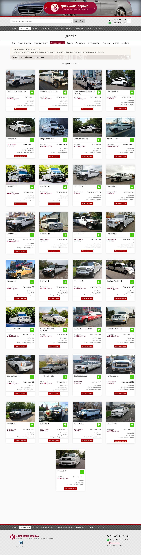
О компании (78, 29)
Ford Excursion (112, 376)
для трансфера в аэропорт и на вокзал (93, 52)
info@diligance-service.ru (113, 543)
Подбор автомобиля (28, 57)
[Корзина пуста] (129, 21)
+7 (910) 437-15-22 (118, 23)
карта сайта (19, 546)
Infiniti (38, 49)
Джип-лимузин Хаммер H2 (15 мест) (84, 92)
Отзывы (89, 29)
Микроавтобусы (93, 43)
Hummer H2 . (12, 233)
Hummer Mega (113, 91)
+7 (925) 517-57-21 (118, 20)
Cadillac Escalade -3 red (83, 328)
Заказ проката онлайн (63, 29)
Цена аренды (10, 97)
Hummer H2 (11, 139)
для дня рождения (50, 52)
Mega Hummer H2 (47, 139)
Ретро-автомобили (41, 43)
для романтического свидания (65, 52)
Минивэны (106, 43)
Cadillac (28, 49)
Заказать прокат (20, 109)
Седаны (70, 43)
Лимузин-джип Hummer (16, 91)
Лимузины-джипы (57, 43)
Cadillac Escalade (13, 328)
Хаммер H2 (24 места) (49, 91)
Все (13, 43)
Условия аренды (46, 29)
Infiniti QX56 (111, 423)
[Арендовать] (32, 92)
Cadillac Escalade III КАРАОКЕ (47, 329)
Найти (80, 21)
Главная (14, 29)
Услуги (34, 29)
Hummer (33, 49)
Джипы (116, 43)
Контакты (98, 29)
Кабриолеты (80, 43)
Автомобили (24, 29)
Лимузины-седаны (24, 43)
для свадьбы (78, 52)
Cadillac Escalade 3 (114, 328)
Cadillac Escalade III (114, 281)
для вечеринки (26, 52)
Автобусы (125, 43)
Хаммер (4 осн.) (113, 139)
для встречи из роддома (37, 52)
